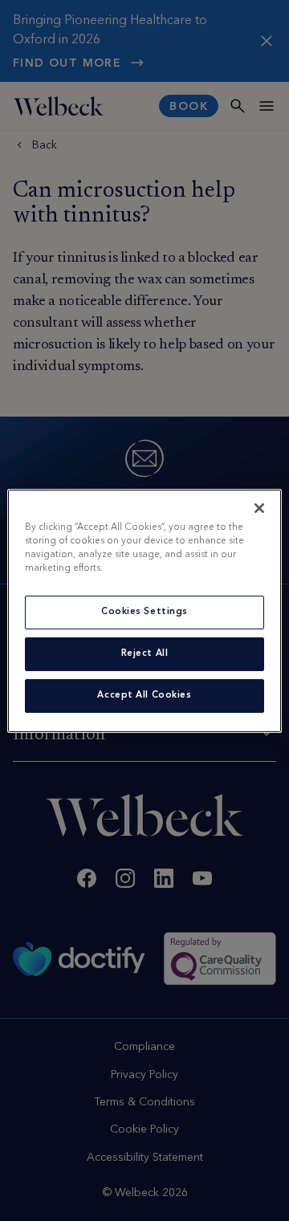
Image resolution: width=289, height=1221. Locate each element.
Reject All (145, 653)
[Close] (259, 507)
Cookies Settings (144, 612)
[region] (144, 610)
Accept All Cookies (144, 695)
